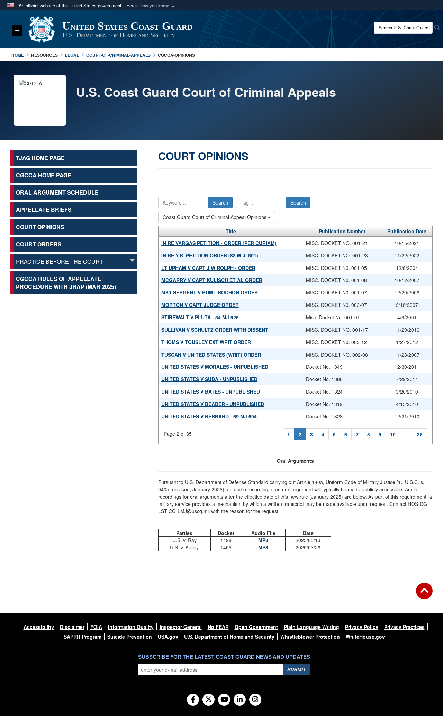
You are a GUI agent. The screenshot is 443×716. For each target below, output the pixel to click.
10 (393, 434)
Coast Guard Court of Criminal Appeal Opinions (215, 217)
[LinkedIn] (240, 699)
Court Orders (39, 244)
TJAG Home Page (40, 158)
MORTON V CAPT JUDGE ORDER (200, 304)
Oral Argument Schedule (57, 192)
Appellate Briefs (44, 210)
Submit (296, 669)
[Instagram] (255, 699)
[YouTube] (224, 699)
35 (420, 434)
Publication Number (342, 231)
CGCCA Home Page (43, 175)
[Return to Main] (424, 595)
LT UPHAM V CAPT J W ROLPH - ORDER (208, 267)
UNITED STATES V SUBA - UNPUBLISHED (209, 379)
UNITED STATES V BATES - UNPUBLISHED (210, 391)
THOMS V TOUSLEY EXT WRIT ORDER (206, 342)
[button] (151, 5)
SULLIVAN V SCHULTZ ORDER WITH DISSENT (214, 329)
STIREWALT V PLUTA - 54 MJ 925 (200, 317)
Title (231, 231)
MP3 (263, 540)
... (406, 434)
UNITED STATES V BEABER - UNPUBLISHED (212, 404)
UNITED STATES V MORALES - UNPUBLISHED (214, 366)
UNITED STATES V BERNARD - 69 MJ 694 (209, 416)
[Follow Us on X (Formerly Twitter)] (208, 699)
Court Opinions (40, 227)
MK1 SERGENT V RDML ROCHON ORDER (209, 292)
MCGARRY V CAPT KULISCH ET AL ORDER (211, 279)
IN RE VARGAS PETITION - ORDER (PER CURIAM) (219, 242)
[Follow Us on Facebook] (193, 699)
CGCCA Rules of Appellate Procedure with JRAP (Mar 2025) (66, 283)
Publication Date (406, 231)
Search (220, 202)
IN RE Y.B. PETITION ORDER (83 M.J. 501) (209, 255)
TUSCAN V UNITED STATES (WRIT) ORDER (211, 354)
